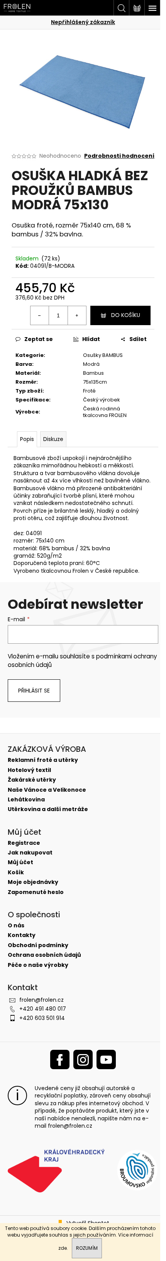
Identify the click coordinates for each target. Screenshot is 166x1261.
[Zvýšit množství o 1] (77, 315)
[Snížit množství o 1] (39, 315)
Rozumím (87, 1248)
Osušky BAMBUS (103, 355)
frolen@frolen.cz (41, 1000)
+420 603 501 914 (42, 1018)
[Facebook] (59, 1059)
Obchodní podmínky (38, 945)
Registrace (24, 843)
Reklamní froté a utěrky (43, 760)
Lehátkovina (26, 800)
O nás (16, 926)
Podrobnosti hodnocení (119, 156)
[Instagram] (83, 1059)
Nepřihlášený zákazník (83, 22)
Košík (16, 872)
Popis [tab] (27, 439)
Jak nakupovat (30, 853)
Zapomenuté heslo (36, 892)
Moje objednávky (33, 882)
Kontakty (22, 935)
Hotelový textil (29, 770)
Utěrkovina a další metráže (48, 809)
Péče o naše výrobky (38, 965)
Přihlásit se (34, 690)
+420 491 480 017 (42, 1009)
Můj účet (20, 862)
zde (62, 1248)
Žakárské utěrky (32, 780)
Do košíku (125, 315)
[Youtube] (106, 1059)
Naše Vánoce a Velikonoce (47, 790)
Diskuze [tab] (53, 439)
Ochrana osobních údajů (44, 955)
